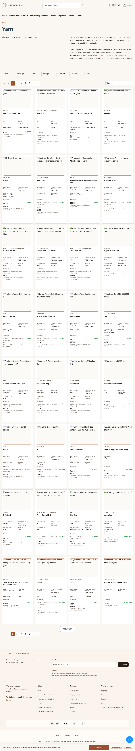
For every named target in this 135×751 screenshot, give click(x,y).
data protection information (60, 675)
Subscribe (123, 664)
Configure (128, 747)
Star (38, 449)
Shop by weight (75, 695)
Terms (58, 735)
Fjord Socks (75, 316)
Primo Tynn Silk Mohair (46, 251)
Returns (104, 699)
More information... (54, 747)
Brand (5, 74)
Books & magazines (44, 707)
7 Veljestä (7, 515)
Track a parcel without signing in (112, 707)
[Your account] (109, 5)
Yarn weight (20, 74)
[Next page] (34, 83)
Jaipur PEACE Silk (111, 251)
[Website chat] (129, 739)
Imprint (76, 735)
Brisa (5, 180)
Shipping (104, 690)
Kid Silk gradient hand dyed (115, 582)
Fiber (34, 74)
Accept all (99, 747)
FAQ (102, 703)
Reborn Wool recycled (113, 384)
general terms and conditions (88, 675)
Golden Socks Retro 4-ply (14, 384)
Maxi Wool (108, 515)
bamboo (107, 113)
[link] (17, 98)
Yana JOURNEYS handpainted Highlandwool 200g (15, 583)
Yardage (46, 74)
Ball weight (60, 74)
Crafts (40, 703)
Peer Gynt (41, 180)
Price (88, 74)
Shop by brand (74, 690)
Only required (116, 747)
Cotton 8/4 (74, 384)
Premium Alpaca (110, 180)
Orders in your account (45, 712)
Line (105, 316)
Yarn (39, 690)
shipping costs (58, 741)
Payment (104, 695)
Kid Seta (73, 515)
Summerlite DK (76, 449)
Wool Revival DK (44, 515)
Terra (72, 582)
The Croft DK (75, 251)
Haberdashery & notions (46, 699)
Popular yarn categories (78, 703)
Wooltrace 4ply (43, 384)
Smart (39, 582)
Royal (5, 449)
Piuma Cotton (9, 316)
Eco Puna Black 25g (11, 113)
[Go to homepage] (11, 5)
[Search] (82, 5)
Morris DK (41, 113)
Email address (57, 660)
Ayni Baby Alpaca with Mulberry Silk (83, 181)
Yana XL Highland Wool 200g (116, 449)
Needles (75, 74)
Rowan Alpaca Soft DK (46, 316)
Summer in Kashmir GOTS (81, 113)
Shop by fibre (74, 699)
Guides (72, 707)
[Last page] (38, 83)
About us (73, 712)
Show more (67, 629)
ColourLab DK (9, 251)
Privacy (67, 735)
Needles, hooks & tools (45, 695)
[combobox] (61, 5)
